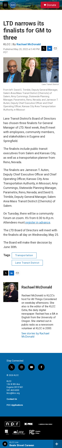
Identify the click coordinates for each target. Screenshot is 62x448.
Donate (51, 4)
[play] (5, 444)
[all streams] (57, 444)
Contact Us (12, 399)
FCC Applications (15, 405)
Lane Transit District (27, 262)
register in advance (37, 222)
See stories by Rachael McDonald (35, 335)
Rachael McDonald (29, 44)
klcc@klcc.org (13, 393)
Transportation (24, 255)
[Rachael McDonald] (10, 292)
